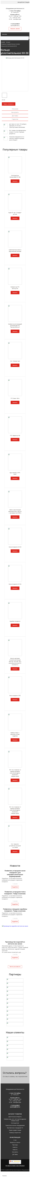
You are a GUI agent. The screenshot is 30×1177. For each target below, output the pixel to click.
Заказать (15, 181)
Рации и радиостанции (15, 1130)
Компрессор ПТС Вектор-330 (15, 287)
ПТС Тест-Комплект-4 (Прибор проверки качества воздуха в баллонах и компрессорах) (15, 773)
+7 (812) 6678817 (15, 24)
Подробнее (15, 887)
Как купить (15, 1152)
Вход (19, 2)
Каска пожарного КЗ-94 (15, 547)
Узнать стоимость (9, 104)
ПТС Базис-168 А (15, 398)
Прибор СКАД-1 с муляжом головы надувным (15, 734)
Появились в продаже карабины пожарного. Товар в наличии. (15, 910)
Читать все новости (15, 966)
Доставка (15, 1154)
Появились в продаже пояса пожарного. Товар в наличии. (15, 893)
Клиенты (15, 1147)
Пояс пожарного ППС (15, 695)
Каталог (4, 34)
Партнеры (15, 1145)
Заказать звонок (15, 28)
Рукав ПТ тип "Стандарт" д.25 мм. (15, 213)
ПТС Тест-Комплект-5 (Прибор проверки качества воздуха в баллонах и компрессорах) (15, 810)
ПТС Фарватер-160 (15, 435)
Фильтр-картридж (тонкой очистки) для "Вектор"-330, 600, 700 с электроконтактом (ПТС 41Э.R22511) (15, 662)
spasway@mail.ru (15, 25)
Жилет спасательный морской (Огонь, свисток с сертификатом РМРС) (15, 511)
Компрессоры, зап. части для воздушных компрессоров (15, 1119)
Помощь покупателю (15, 1132)
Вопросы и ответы (15, 1142)
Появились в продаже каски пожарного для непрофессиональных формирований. (15, 873)
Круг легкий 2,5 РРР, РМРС (15, 473)
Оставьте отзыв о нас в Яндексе (15, 1165)
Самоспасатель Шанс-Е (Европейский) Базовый (15, 250)
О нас (15, 1140)
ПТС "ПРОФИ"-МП (15, 361)
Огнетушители (15, 1123)
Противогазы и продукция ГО (15, 1128)
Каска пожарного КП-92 (15, 584)
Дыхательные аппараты (15, 1116)
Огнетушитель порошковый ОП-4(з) (15, 176)
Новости (15, 1149)
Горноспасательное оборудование (15, 1125)
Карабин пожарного (15, 621)
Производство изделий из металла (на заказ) (15, 943)
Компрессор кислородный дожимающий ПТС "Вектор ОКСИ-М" (15, 325)
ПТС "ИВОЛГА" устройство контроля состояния (15, 845)
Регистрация (25, 2)
